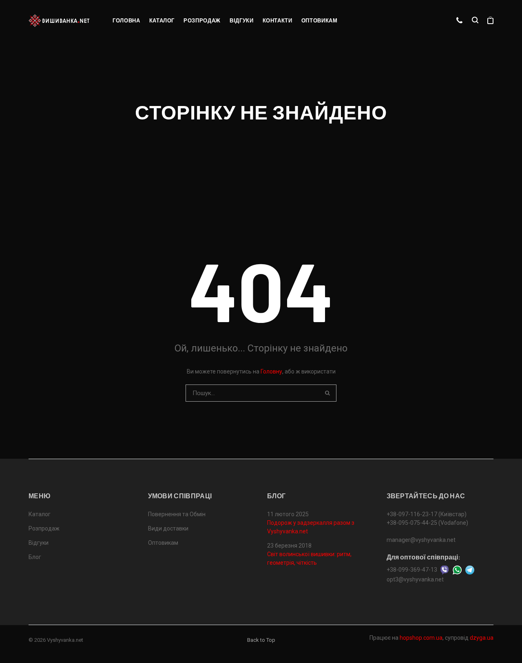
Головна (126, 20)
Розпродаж (202, 20)
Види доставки (168, 528)
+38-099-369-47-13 (412, 569)
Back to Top (261, 640)
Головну (271, 371)
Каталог (162, 20)
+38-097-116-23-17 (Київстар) (427, 514)
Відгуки (242, 20)
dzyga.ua (481, 637)
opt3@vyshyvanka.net (415, 579)
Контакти (277, 20)
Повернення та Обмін (177, 514)
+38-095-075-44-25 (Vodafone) (427, 522)
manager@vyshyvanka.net (421, 540)
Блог (35, 557)
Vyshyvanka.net (65, 640)
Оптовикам (319, 20)
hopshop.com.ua (421, 637)
